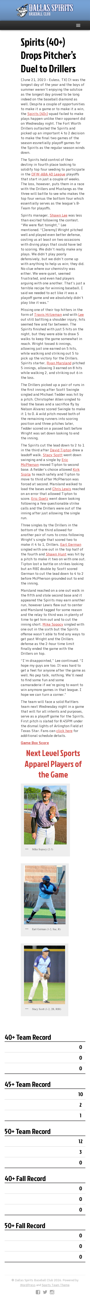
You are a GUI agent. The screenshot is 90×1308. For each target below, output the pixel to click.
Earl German (70, 544)
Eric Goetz (39, 498)
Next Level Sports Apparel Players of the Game (53, 763)
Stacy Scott (53, 455)
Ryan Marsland (59, 363)
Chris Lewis (61, 488)
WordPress (28, 1284)
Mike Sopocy (52, 624)
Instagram (52, 1292)
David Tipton (60, 450)
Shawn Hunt (56, 554)
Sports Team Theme (55, 1284)
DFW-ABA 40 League (48, 174)
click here (64, 730)
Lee (81, 314)
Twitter (45, 1292)
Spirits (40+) (37, 113)
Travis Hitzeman (48, 314)
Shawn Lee (58, 215)
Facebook (38, 1292)
